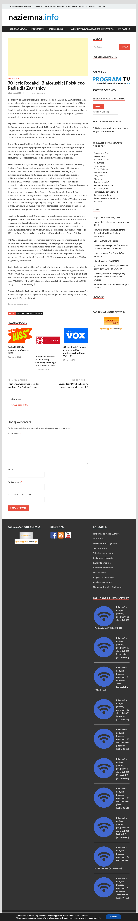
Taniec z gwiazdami (102, 195)
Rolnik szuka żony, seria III (106, 191)
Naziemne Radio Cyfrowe (54, 6)
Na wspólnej (99, 166)
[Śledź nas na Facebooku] (53, 535)
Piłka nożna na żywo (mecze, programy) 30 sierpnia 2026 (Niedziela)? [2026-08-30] (122, 648)
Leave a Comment (37, 93)
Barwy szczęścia (101, 153)
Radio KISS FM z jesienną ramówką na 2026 (18, 350)
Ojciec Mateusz (101, 169)
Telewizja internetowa (103, 553)
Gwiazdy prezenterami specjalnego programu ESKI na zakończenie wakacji (110, 276)
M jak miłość (99, 156)
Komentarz (14, 434)
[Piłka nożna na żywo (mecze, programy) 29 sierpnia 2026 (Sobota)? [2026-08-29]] (104, 718)
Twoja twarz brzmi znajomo (106, 198)
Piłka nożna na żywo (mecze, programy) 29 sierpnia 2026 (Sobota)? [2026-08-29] (122, 710)
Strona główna (18, 29)
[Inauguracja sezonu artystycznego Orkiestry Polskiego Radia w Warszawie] (47, 341)
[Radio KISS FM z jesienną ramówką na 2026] (20, 336)
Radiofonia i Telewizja (87, 6)
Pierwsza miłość (101, 172)
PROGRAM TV (37, 29)
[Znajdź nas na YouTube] (68, 535)
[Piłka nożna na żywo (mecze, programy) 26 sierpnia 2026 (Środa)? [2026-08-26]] (104, 807)
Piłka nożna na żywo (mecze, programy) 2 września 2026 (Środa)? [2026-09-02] (122, 888)
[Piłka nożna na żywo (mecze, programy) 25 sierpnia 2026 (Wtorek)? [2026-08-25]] (104, 836)
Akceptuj (113, 916)
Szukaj (98, 106)
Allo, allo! (98, 178)
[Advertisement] (48, 57)
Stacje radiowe (71, 6)
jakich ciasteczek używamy (60, 918)
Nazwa (12, 469)
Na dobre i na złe (101, 159)
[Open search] (129, 29)
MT (27, 93)
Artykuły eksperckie (102, 582)
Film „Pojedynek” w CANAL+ (107, 261)
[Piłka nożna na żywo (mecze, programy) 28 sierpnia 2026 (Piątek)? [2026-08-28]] (104, 748)
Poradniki (101, 6)
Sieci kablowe (99, 572)
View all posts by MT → (21, 404)
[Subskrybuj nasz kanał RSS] (61, 535)
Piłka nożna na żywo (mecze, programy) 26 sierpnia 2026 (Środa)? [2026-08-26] (122, 798)
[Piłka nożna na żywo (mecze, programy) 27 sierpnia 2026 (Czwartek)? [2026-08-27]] (104, 777)
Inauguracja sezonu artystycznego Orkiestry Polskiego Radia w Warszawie (45, 361)
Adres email (15, 482)
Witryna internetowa (19, 494)
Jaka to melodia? (101, 182)
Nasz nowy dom (101, 188)
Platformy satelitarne (103, 567)
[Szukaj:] (111, 47)
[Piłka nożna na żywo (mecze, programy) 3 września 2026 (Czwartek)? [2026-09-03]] (104, 686)
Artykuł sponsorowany (103, 577)
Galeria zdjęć (56, 29)
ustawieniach (95, 918)
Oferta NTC (38, 6)
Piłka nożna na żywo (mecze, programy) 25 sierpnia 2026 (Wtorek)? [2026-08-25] (122, 828)
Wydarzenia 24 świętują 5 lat (107, 217)
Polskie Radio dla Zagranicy (29, 313)
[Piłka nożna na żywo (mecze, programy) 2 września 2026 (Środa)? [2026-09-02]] (104, 896)
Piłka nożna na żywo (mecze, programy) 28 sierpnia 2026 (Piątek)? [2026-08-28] (122, 739)
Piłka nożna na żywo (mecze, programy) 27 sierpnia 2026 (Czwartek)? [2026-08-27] (122, 769)
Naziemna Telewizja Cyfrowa (20, 6)
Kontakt (122, 29)
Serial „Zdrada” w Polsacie (106, 240)
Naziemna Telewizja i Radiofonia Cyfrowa (91, 29)
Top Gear (98, 201)
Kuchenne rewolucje (103, 185)
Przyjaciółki (99, 175)
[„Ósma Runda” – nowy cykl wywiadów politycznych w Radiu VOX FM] (75, 336)
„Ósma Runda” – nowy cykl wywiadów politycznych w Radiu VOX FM (74, 351)
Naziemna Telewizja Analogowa (107, 587)
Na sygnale (99, 162)
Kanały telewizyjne (102, 562)
